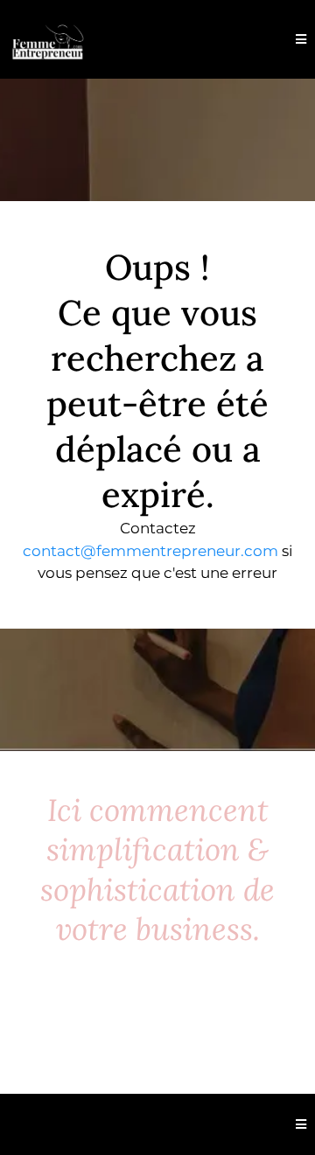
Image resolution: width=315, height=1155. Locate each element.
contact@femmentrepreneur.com (150, 551)
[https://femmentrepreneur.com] (48, 39)
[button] (301, 40)
